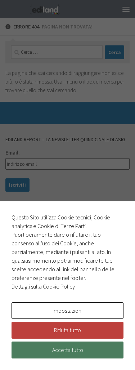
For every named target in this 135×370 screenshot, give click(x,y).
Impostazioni (67, 310)
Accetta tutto (67, 349)
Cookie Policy (59, 286)
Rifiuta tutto (67, 330)
